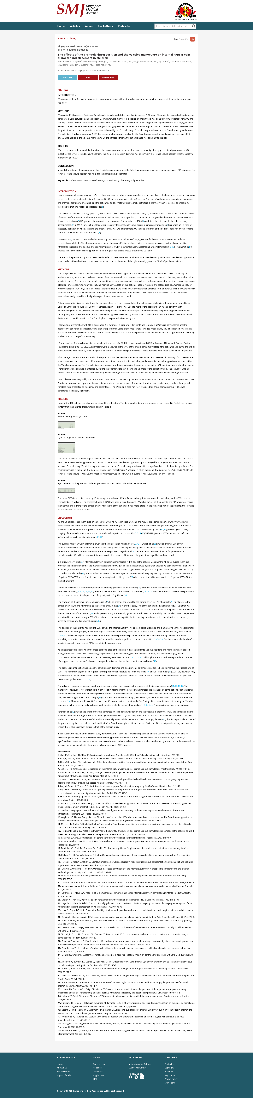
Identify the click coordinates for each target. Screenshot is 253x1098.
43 (147, 671)
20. (60, 868)
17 (140, 533)
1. (59, 755)
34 (119, 605)
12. (59, 817)
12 (135, 657)
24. (60, 893)
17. (59, 848)
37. (59, 975)
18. (59, 855)
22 (101, 537)
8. (59, 789)
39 (138, 657)
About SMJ (62, 1067)
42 (155, 661)
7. (59, 786)
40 (148, 705)
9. (59, 796)
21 (98, 537)
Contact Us (170, 1064)
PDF (88, 77)
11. (59, 810)
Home (61, 26)
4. (59, 769)
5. (59, 772)
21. (59, 875)
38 (161, 639)
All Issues (97, 1067)
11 (173, 686)
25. (59, 899)
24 (139, 543)
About (89, 26)
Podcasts (124, 26)
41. (59, 1003)
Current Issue (99, 1064)
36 (62, 635)
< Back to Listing (67, 38)
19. (59, 862)
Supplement (98, 1075)
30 (89, 591)
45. (60, 1030)
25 (155, 543)
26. (60, 903)
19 (83, 591)
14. (59, 831)
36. (60, 968)
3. (59, 762)
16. (59, 841)
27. (59, 910)
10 (170, 246)
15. (59, 837)
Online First (98, 1071)
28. (60, 917)
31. (59, 934)
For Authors (105, 26)
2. (59, 758)
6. (59, 779)
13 (173, 246)
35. (59, 961)
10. (59, 803)
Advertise (169, 1071)
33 (125, 595)
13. (59, 824)
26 (133, 551)
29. (60, 920)
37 (65, 635)
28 (83, 573)
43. (60, 1016)
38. (60, 982)
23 (136, 543)
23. (59, 886)
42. (60, 1010)
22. (59, 882)
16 (165, 529)
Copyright (169, 1067)
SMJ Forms (170, 1075)
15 (162, 529)
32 (150, 591)
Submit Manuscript (137, 1067)
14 (190, 246)
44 (170, 671)
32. (59, 941)
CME (95, 1079)
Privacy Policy (171, 1079)
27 (82, 561)
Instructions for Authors (140, 1064)
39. (60, 989)
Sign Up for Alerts (65, 1075)
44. (60, 1023)
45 (182, 686)
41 (141, 657)
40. (60, 996)
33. (59, 948)
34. (60, 955)
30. (60, 927)
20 (143, 533)
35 (91, 613)
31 (92, 591)
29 (139, 587)
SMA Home (170, 1082)
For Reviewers (63, 1071)
